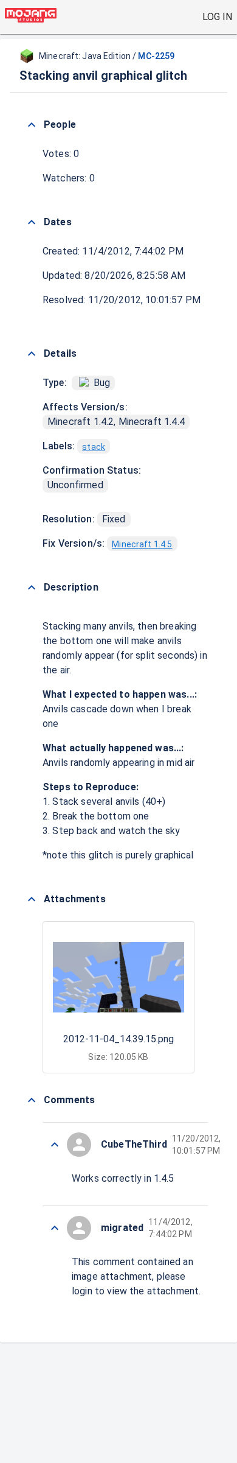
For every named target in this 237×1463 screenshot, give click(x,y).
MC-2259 (156, 56)
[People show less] (31, 125)
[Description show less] (31, 587)
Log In (217, 17)
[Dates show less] (31, 222)
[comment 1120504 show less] (55, 1144)
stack (93, 447)
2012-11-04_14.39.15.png (118, 1039)
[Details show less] (31, 354)
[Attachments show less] (31, 899)
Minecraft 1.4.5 (142, 544)
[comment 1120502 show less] (55, 1228)
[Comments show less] (31, 1100)
